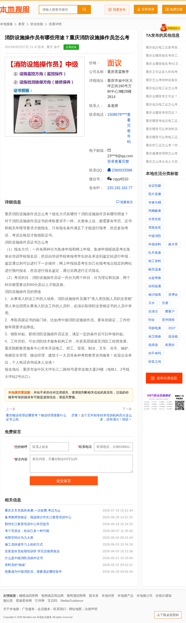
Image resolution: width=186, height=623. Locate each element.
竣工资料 (154, 261)
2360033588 (121, 170)
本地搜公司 (144, 595)
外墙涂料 (154, 244)
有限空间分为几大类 (19, 537)
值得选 (153, 345)
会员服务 (44, 609)
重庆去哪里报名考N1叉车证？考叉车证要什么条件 (164, 65)
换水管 (173, 244)
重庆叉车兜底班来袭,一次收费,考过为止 (33, 510)
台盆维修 (154, 278)
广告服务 (28, 609)
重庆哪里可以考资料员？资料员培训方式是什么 (163, 130)
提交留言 (63, 481)
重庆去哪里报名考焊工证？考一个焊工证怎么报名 (163, 57)
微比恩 (8, 600)
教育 (21, 24)
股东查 (93, 595)
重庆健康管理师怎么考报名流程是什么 (163, 154)
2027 (172, 328)
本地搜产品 (125, 595)
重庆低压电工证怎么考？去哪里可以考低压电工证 (163, 89)
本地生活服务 (44, 617)
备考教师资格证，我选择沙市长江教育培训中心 (38, 517)
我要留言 (126, 202)
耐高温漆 (154, 269)
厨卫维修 (154, 336)
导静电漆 (154, 328)
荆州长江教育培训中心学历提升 (27, 524)
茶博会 (173, 294)
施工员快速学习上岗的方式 (24, 544)
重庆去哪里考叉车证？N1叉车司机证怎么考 (164, 97)
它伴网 (39, 600)
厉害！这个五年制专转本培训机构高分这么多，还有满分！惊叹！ (101, 417)
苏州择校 (168, 319)
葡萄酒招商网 (76, 595)
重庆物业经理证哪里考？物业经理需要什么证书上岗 (36, 417)
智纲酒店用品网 (52, 595)
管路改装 (154, 227)
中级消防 (154, 236)
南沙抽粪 (154, 294)
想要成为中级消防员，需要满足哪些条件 (33, 571)
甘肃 (165, 303)
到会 (151, 319)
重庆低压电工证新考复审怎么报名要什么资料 (163, 48)
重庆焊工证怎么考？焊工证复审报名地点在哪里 (163, 146)
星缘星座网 (24, 600)
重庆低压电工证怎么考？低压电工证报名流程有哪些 (163, 106)
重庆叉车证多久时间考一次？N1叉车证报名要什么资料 (164, 73)
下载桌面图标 (169, 615)
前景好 (170, 345)
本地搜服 (14, 9)
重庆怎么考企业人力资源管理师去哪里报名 (163, 163)
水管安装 (154, 219)
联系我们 (59, 609)
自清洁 (153, 311)
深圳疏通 (154, 286)
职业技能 (36, 24)
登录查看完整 (118, 161)
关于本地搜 (11, 609)
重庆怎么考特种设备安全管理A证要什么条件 (163, 81)
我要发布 (119, 9)
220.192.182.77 (119, 188)
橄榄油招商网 (28, 595)
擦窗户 (170, 311)
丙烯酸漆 (154, 210)
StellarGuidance (71, 600)
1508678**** (117, 114)
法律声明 (91, 609)
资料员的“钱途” (15, 565)
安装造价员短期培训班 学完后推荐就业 (32, 551)
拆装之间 (154, 361)
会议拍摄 (154, 185)
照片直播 (154, 194)
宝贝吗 (52, 600)
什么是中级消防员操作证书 (24, 558)
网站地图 (75, 609)
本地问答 (108, 595)
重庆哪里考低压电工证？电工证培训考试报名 (163, 122)
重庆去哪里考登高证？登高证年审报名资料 (163, 114)
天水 (151, 303)
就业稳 (173, 336)
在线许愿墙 (163, 595)
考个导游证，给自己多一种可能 (27, 531)
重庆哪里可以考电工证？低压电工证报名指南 (163, 138)
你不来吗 (154, 353)
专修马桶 (154, 202)
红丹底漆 (154, 252)
